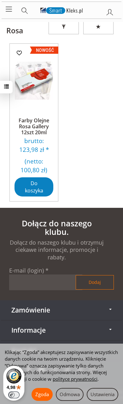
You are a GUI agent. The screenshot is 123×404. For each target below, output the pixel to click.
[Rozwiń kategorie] (9, 9)
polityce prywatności (75, 379)
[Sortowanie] (98, 27)
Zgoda (42, 394)
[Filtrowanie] (64, 27)
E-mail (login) (26, 270)
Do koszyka (34, 187)
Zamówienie (30, 310)
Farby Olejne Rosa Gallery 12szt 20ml (34, 126)
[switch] (14, 394)
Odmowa (70, 394)
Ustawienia (102, 394)
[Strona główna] (61, 9)
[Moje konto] (109, 11)
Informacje (28, 330)
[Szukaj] (24, 9)
